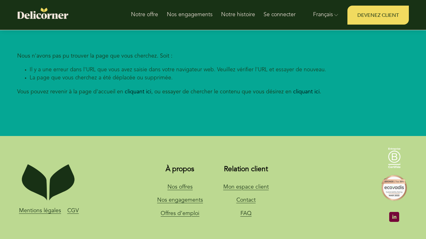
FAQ (246, 213)
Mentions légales (40, 210)
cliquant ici (138, 92)
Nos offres (180, 187)
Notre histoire (238, 14)
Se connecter (280, 14)
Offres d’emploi (180, 213)
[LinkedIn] (394, 217)
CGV (73, 210)
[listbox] (321, 15)
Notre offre (144, 14)
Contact (246, 200)
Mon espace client (246, 187)
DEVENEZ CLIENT (378, 15)
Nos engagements (190, 14)
